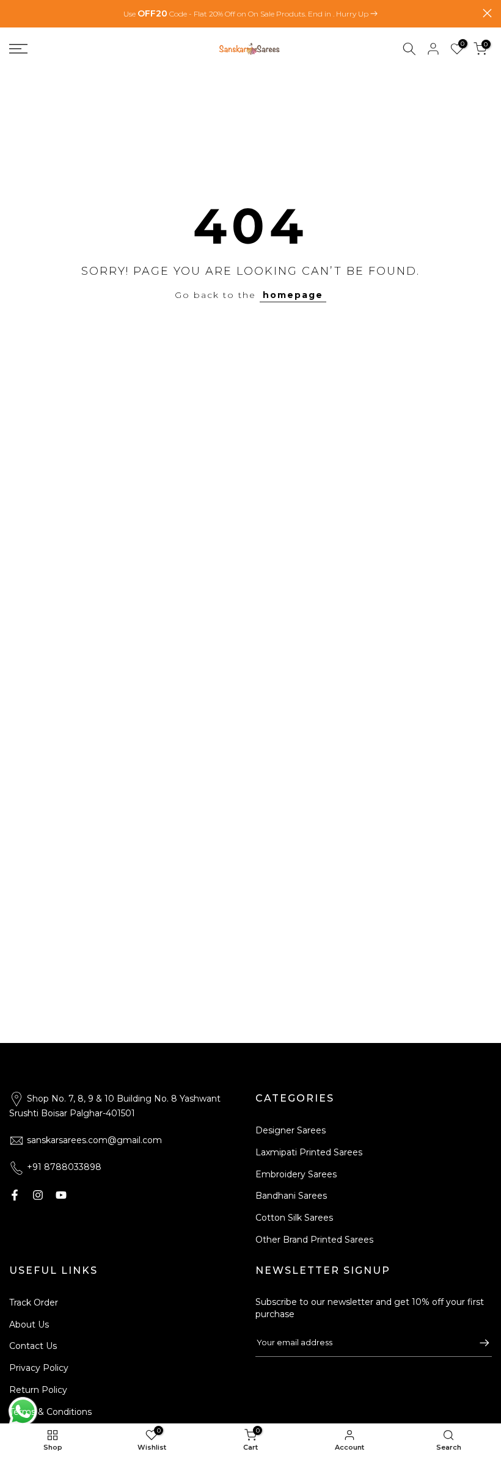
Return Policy (38, 1389)
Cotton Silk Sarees (294, 1217)
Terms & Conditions (50, 1411)
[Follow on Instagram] (37, 1195)
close (13, 13)
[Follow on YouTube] (61, 1195)
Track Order (33, 1302)
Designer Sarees (290, 1130)
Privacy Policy (38, 1367)
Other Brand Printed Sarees (314, 1239)
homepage (293, 294)
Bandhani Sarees (291, 1195)
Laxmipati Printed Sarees (308, 1152)
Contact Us (33, 1345)
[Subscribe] (478, 1343)
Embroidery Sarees (296, 1174)
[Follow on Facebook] (14, 1195)
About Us (29, 1324)
